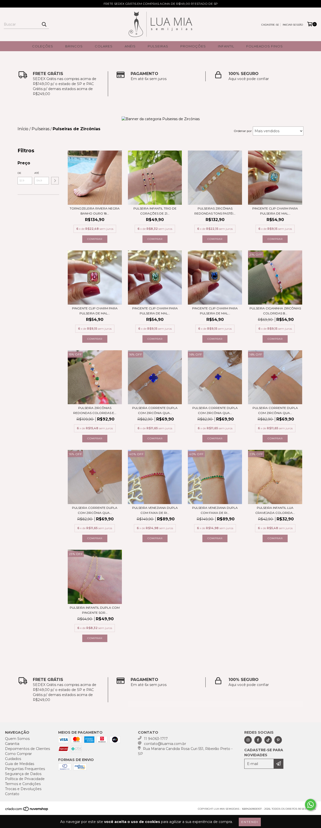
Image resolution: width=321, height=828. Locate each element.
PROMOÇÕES (193, 46)
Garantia (12, 743)
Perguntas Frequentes (25, 769)
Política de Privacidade (25, 779)
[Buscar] (44, 24)
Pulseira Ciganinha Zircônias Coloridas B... (275, 310)
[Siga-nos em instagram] (248, 740)
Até (36, 173)
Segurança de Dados (23, 774)
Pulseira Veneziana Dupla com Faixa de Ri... (155, 510)
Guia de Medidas (19, 764)
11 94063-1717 (156, 738)
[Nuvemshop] (27, 810)
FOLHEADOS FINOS (264, 46)
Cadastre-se (270, 24)
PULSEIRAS (158, 46)
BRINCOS (74, 46)
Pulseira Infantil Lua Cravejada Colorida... (275, 510)
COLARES (104, 46)
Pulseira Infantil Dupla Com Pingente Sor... (95, 610)
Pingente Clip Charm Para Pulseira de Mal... (275, 210)
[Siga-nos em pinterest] (278, 740)
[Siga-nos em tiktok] (268, 740)
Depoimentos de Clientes (27, 748)
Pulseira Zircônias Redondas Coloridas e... (94, 410)
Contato (12, 794)
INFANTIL (226, 46)
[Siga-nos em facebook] (258, 740)
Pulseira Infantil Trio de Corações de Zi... (155, 210)
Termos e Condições (23, 784)
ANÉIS (130, 46)
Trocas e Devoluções (23, 789)
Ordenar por (243, 131)
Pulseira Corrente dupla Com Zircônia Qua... (155, 410)
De (19, 173)
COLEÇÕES (42, 46)
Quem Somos (17, 738)
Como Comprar (18, 753)
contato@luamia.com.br (165, 743)
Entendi (249, 822)
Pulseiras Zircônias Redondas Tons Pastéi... (214, 210)
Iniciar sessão (293, 24)
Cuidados (13, 758)
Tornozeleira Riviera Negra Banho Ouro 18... (95, 210)
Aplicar (55, 180)
